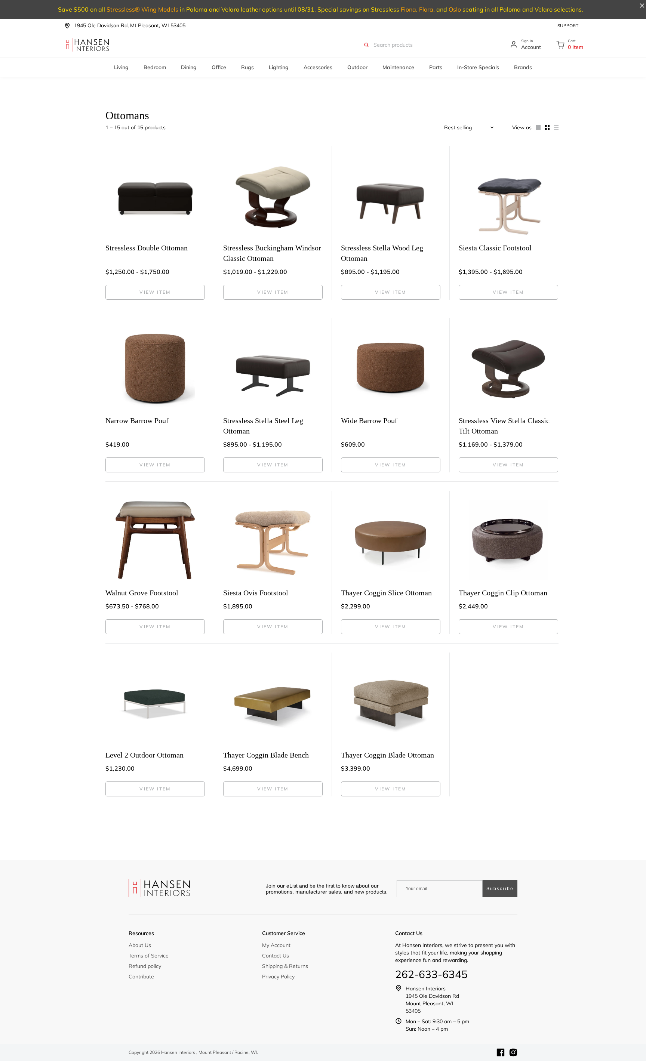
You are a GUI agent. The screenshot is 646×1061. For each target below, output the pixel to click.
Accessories (318, 67)
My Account (276, 945)
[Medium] (545, 127)
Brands (523, 67)
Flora (426, 9)
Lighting (279, 67)
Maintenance (398, 67)
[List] (554, 127)
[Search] (366, 45)
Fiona (408, 9)
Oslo (455, 9)
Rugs (247, 67)
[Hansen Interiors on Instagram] (513, 1052)
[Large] (536, 127)
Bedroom (155, 67)
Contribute (141, 976)
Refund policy (145, 966)
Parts (435, 67)
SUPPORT (567, 25)
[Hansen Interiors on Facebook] (500, 1052)
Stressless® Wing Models (142, 9)
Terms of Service (149, 955)
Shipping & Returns (285, 966)
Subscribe (500, 888)
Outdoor (357, 67)
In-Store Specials (478, 67)
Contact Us (275, 955)
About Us (140, 945)
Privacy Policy (278, 976)
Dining (189, 67)
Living (121, 67)
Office (219, 67)
